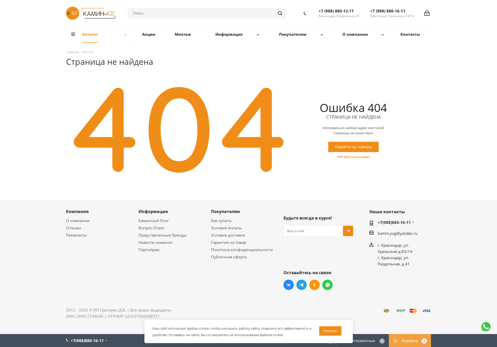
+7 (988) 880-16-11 (387, 11)
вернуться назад (357, 156)
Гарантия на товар (228, 242)
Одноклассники (314, 285)
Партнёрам (148, 249)
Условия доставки (228, 235)
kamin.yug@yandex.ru (398, 233)
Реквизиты (76, 235)
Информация (153, 211)
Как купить (221, 220)
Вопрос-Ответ (151, 227)
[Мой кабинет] (427, 13)
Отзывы (73, 227)
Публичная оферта (229, 256)
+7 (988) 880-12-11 (336, 11)
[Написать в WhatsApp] (486, 332)
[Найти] (280, 13)
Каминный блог (153, 220)
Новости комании (155, 242)
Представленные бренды (162, 235)
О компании (78, 220)
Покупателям (225, 211)
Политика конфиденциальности (242, 249)
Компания (77, 211)
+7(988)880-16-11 (394, 222)
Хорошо (330, 330)
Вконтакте (288, 285)
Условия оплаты (226, 227)
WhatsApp (327, 285)
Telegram (301, 285)
